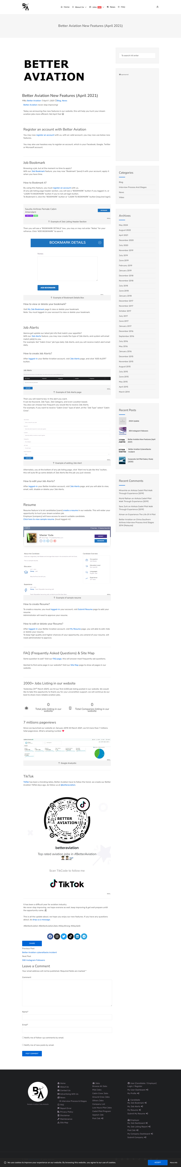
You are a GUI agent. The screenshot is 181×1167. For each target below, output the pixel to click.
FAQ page (57, 659)
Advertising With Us (69, 1094)
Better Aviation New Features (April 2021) (141, 440)
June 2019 (124, 260)
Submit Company (135, 1137)
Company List (98, 1104)
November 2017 (126, 306)
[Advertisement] (137, 113)
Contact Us (65, 1090)
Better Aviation (34, 100)
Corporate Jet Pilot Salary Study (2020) (140, 460)
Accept (158, 1162)
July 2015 (123, 371)
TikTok (26, 782)
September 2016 (126, 336)
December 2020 (126, 240)
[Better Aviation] (26, 7)
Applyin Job (98, 1115)
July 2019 (123, 255)
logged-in (33, 358)
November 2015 (126, 361)
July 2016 (123, 341)
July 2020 (123, 245)
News (64, 100)
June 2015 (124, 376)
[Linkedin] (77, 936)
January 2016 (125, 351)
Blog (59, 100)
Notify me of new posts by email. (39, 1045)
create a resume (70, 510)
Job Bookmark (38, 171)
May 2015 (123, 382)
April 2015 (123, 387)
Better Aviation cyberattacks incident (139, 450)
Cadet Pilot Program (101, 1111)
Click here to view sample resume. (39, 519)
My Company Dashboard (139, 1134)
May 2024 (123, 225)
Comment (26, 977)
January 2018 (125, 296)
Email (25, 1025)
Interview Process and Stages (133, 187)
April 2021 (123, 235)
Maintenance (66, 1119)
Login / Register (134, 1086)
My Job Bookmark (36, 309)
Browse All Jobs (99, 1086)
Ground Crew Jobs (101, 1097)
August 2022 (125, 230)
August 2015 (125, 366)
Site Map (75, 665)
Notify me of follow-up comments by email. (44, 1037)
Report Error (65, 1108)
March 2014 (124, 392)
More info (173, 1163)
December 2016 (126, 331)
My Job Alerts (134, 1106)
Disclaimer (65, 1115)
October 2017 (125, 311)
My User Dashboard (136, 1090)
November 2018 (126, 280)
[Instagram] (57, 936)
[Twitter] (64, 936)
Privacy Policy (66, 1112)
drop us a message (41, 919)
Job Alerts (36, 336)
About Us (64, 1087)
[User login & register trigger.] (157, 7)
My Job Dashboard (136, 1123)
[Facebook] (50, 936)
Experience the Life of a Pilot (142, 514)
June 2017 (123, 321)
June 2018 (124, 291)
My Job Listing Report (137, 1126)
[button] (79, 7)
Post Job (96, 1118)
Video (121, 197)
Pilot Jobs (96, 1090)
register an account (45, 135)
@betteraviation (68, 785)
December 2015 (126, 356)
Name (25, 1012)
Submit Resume (85, 609)
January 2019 (125, 270)
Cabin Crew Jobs (100, 1093)
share (32, 943)
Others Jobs (98, 1100)
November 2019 (126, 250)
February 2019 (125, 265)
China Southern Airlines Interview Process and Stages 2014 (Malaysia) (136, 522)
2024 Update (134, 421)
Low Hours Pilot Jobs (102, 1107)
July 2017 (123, 316)
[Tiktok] (70, 936)
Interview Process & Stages (74, 1101)
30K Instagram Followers (138, 431)
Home (63, 1083)
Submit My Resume (136, 1113)
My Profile (132, 1093)
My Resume (75, 629)
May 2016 (123, 346)
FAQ (62, 1105)
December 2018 (126, 275)
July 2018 (123, 286)
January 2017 (125, 326)
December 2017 (126, 301)
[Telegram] (84, 936)
